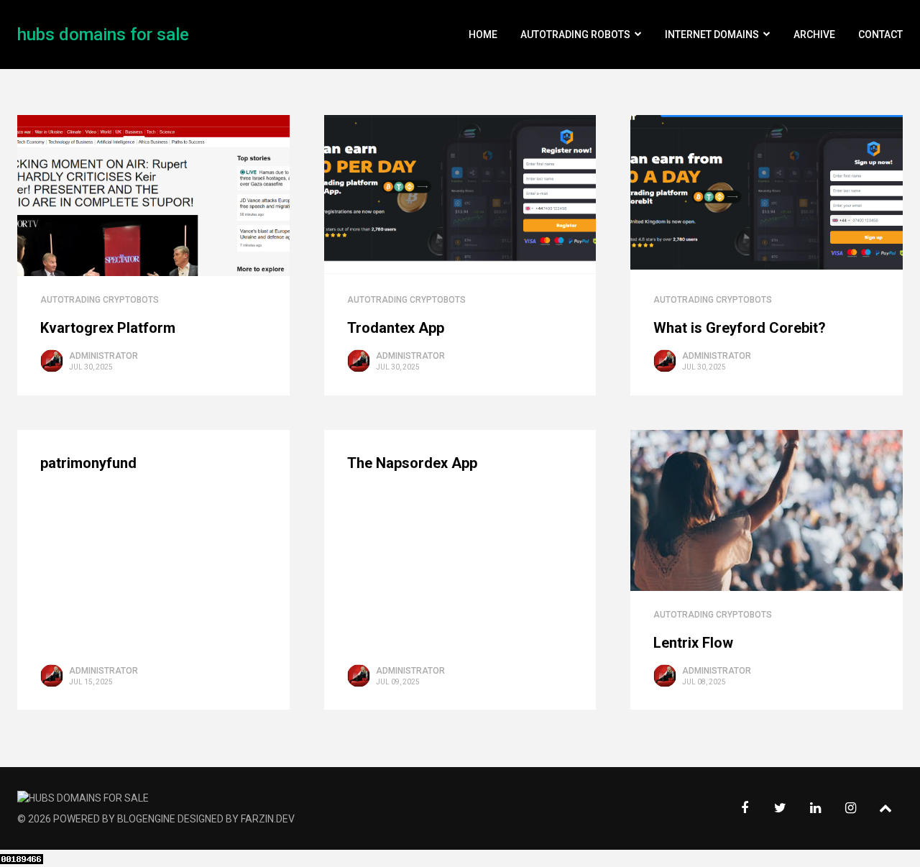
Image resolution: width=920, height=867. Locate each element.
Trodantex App (395, 327)
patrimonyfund (88, 463)
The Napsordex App (412, 463)
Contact (880, 34)
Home (483, 34)
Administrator (103, 356)
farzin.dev (268, 819)
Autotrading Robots (575, 34)
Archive (814, 34)
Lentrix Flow (693, 642)
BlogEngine (146, 819)
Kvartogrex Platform (107, 327)
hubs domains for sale (103, 34)
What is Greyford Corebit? (739, 327)
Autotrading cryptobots (99, 300)
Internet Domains (712, 34)
